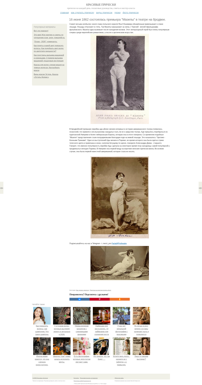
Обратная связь (119, 378)
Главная (64, 12)
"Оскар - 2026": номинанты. (45, 42)
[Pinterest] (100, 299)
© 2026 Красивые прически (40, 378)
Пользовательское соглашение (89, 378)
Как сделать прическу (82, 12)
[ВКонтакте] (79, 299)
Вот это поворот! (41, 31)
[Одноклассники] (120, 299)
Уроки (117, 12)
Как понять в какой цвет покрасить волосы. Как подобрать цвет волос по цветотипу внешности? (49, 48)
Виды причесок (104, 12)
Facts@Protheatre (119, 243)
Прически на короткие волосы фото (100, 290)
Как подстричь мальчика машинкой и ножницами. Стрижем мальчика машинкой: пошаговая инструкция (49, 58)
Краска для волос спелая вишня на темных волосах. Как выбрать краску (49, 67)
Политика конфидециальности (82, 381)
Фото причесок (131, 12)
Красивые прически (101, 4)
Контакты (76, 378)
